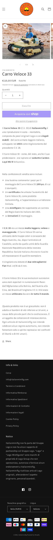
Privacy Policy (12, 425)
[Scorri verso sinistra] (20, 64)
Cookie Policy (12, 419)
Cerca (8, 373)
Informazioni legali (15, 412)
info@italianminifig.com (17, 379)
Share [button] (8, 341)
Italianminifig (22, 535)
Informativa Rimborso (16, 392)
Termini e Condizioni (15, 386)
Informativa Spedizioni (16, 399)
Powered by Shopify (33, 535)
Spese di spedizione (21, 85)
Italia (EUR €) (15, 509)
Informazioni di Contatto (18, 406)
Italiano (36, 509)
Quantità (6, 89)
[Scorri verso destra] (33, 64)
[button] (3, 9)
